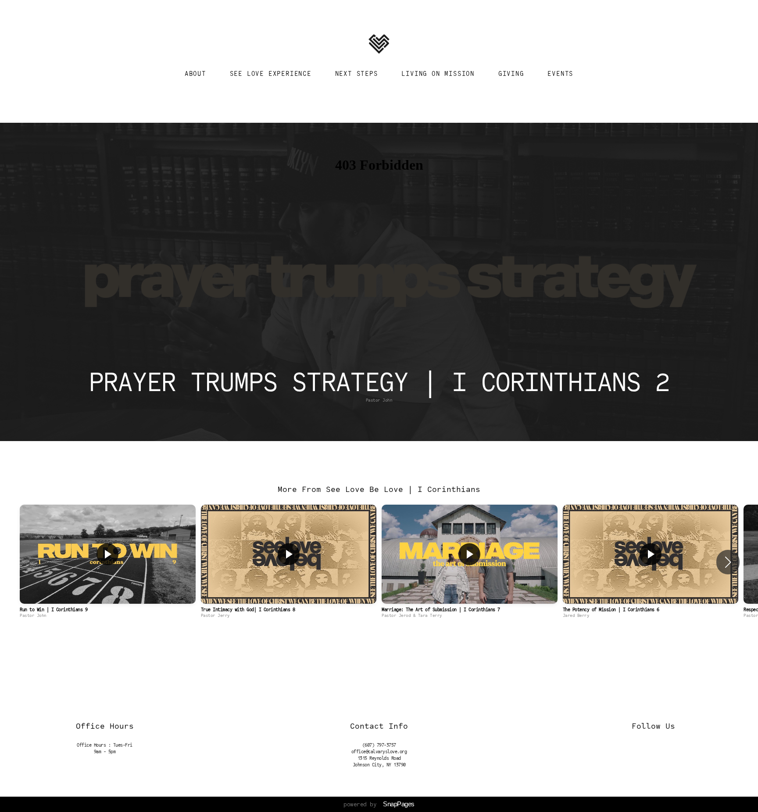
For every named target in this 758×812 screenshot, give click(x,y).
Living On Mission (440, 73)
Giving (513, 73)
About (198, 73)
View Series (379, 641)
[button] (728, 562)
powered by (379, 804)
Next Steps (359, 73)
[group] (108, 562)
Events (560, 73)
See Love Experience (273, 73)
